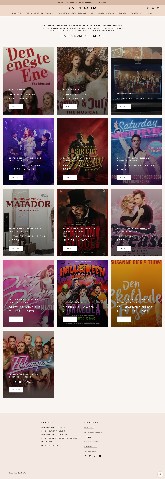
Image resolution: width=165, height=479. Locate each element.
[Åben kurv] (158, 8)
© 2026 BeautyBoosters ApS (17, 473)
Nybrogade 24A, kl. (90, 446)
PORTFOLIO (136, 13)
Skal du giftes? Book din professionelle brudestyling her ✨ (82, 2)
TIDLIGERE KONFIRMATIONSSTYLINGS (75, 13)
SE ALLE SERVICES (47, 441)
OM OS (149, 13)
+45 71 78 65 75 (89, 427)
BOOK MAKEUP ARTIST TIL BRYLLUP (54, 434)
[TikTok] (95, 456)
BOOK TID (17, 13)
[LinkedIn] (100, 456)
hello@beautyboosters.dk (93, 432)
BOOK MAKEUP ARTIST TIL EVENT (53, 431)
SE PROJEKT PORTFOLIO (49, 445)
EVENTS (122, 13)
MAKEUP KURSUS (106, 13)
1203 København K (90, 451)
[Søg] (153, 8)
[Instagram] (90, 456)
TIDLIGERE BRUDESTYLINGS (39, 13)
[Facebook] (85, 456)
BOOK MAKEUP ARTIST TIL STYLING (53, 427)
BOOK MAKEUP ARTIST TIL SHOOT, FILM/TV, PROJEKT (60, 438)
